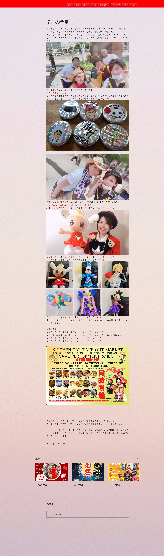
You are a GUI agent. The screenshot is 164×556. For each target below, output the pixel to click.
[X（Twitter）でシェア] (53, 444)
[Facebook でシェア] (47, 444)
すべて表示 (136, 458)
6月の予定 (115, 484)
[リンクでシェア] (64, 444)
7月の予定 (78, 484)
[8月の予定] (51, 472)
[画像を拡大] (59, 274)
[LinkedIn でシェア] (58, 444)
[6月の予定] (124, 472)
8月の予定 (42, 484)
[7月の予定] (88, 472)
